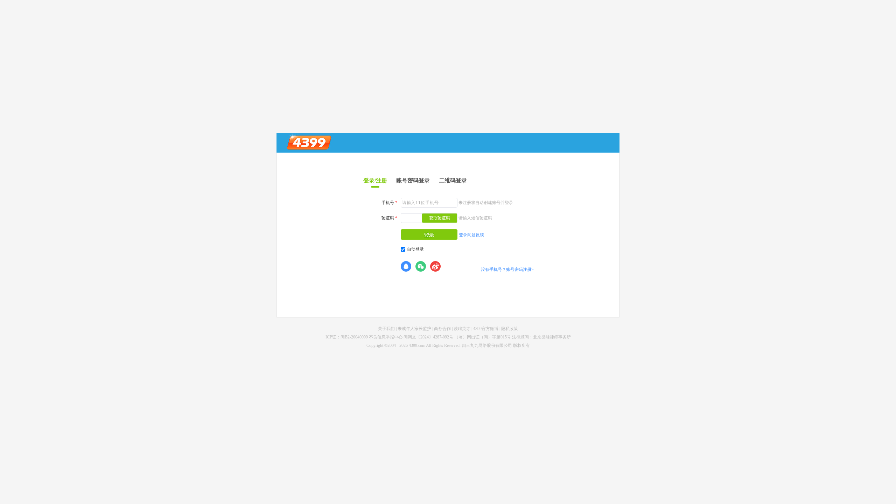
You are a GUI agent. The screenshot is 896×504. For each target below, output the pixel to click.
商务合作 (442, 328)
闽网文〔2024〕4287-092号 (428, 337)
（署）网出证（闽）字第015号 (482, 337)
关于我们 (386, 328)
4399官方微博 (485, 328)
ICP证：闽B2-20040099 (347, 337)
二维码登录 (453, 180)
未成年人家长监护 (414, 328)
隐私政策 (509, 328)
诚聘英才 (462, 328)
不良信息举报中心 (385, 337)
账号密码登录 (413, 180)
